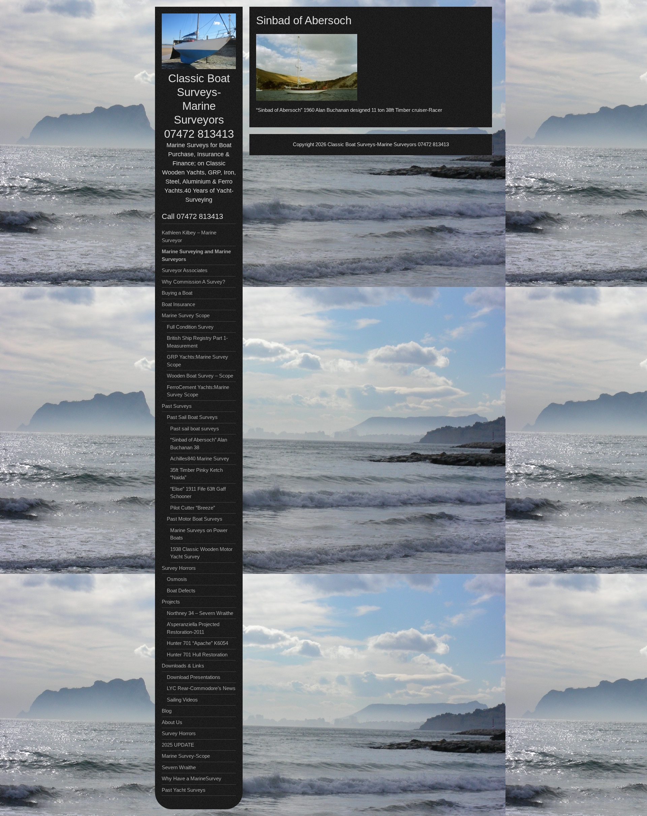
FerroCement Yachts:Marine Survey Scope (198, 391)
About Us (172, 722)
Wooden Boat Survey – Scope (200, 376)
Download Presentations (193, 677)
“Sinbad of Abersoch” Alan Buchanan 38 (198, 443)
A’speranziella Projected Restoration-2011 (193, 628)
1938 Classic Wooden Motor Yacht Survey (201, 553)
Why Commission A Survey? (193, 282)
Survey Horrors (179, 733)
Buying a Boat (177, 293)
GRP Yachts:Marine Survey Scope (197, 360)
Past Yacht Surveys (184, 790)
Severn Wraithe (179, 767)
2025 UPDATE (178, 745)
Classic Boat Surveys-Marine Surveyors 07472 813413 (199, 106)
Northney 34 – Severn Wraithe (200, 613)
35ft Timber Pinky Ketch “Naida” (196, 474)
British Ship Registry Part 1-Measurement (197, 342)
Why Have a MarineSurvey (191, 778)
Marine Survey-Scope (186, 756)
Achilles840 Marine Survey (199, 458)
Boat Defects (181, 590)
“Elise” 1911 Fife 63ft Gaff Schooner (198, 492)
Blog (167, 711)
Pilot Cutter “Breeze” (192, 508)
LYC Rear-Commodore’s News (201, 688)
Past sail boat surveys (194, 428)
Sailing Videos (182, 700)
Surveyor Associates (185, 270)
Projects (171, 602)
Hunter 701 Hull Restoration (197, 654)
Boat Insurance (178, 304)
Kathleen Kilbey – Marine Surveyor (189, 236)
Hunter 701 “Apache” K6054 (197, 643)
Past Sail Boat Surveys (192, 417)
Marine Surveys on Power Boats (198, 534)
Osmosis (177, 579)
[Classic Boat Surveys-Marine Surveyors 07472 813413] (199, 67)
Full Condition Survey (190, 327)
